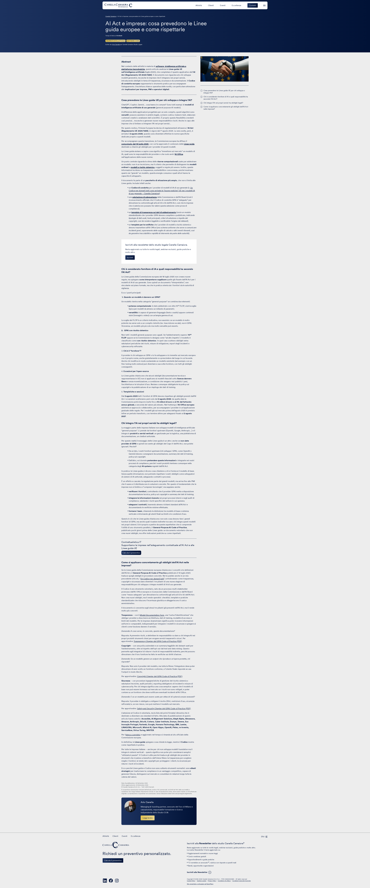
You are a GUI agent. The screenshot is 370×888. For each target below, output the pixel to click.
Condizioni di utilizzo (224, 881)
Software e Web (133, 41)
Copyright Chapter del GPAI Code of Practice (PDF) (159, 676)
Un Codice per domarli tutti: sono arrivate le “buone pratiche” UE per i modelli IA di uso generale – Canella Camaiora (162, 191)
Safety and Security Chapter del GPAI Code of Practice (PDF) (164, 708)
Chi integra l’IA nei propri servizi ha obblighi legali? (223, 103)
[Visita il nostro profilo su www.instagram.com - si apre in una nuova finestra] (116, 880)
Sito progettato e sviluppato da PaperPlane (200, 884)
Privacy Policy (212, 881)
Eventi (222, 5)
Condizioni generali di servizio (241, 881)
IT (266, 836)
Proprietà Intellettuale (115, 41)
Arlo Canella (116, 44)
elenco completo (133, 735)
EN (262, 836)
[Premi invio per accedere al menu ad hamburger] (264, 5)
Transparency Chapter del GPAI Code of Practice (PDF (157, 641)
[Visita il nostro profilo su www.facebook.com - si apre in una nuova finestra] (110, 880)
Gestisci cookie (201, 881)
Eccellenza (236, 5)
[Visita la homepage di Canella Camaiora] (118, 5)
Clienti (211, 5)
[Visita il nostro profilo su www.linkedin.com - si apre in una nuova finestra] (105, 880)
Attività (199, 5)
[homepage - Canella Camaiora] (116, 845)
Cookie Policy (191, 881)
